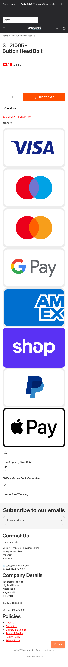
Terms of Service (14, 633)
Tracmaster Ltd (28, 650)
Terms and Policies (34, 656)
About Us (10, 622)
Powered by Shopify (45, 650)
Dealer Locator (10, 4)
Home (5, 36)
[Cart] (64, 28)
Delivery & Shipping (16, 629)
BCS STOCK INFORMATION (17, 116)
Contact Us (11, 626)
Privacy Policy (13, 640)
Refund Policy (13, 636)
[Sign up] (60, 520)
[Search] (34, 20)
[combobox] (20, 19)
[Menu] (3, 28)
